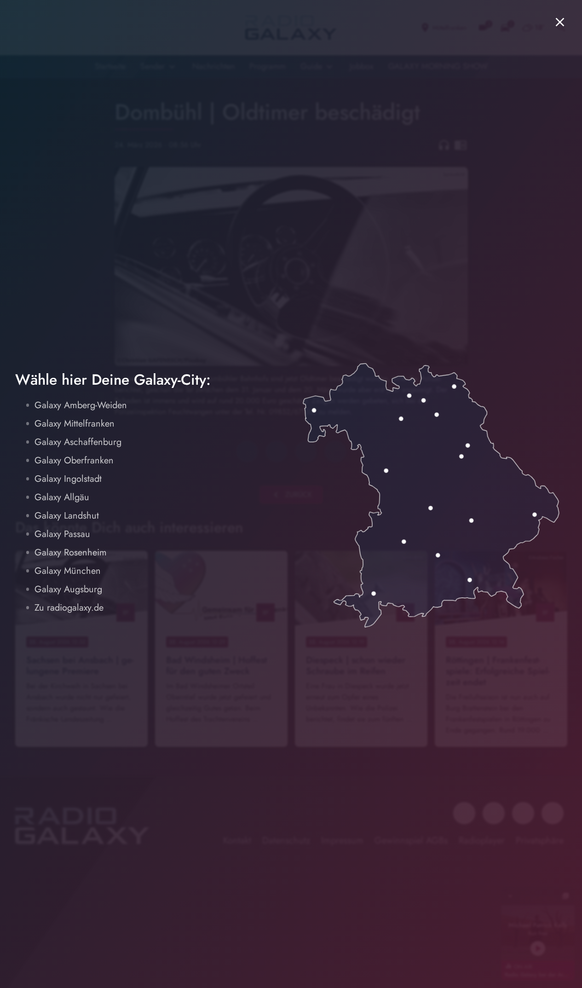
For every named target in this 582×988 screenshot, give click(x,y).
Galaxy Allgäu (62, 497)
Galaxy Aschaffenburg (78, 442)
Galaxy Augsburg (68, 589)
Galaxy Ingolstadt (68, 478)
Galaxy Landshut (67, 515)
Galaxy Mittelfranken (75, 423)
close (560, 22)
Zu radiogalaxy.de (69, 607)
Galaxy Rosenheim (71, 552)
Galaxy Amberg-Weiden (81, 405)
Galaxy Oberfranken (74, 460)
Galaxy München (68, 571)
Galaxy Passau (62, 534)
